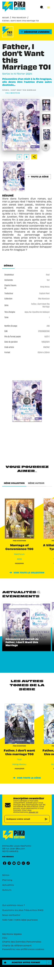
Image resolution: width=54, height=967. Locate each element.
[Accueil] (13, 6)
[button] (35, 31)
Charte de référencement (17, 945)
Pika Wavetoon (19, 17)
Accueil (5, 17)
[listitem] (4, 863)
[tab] (8, 265)
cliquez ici (33, 812)
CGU (4, 937)
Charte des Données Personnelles (21, 941)
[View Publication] (27, 401)
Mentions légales (12, 934)
